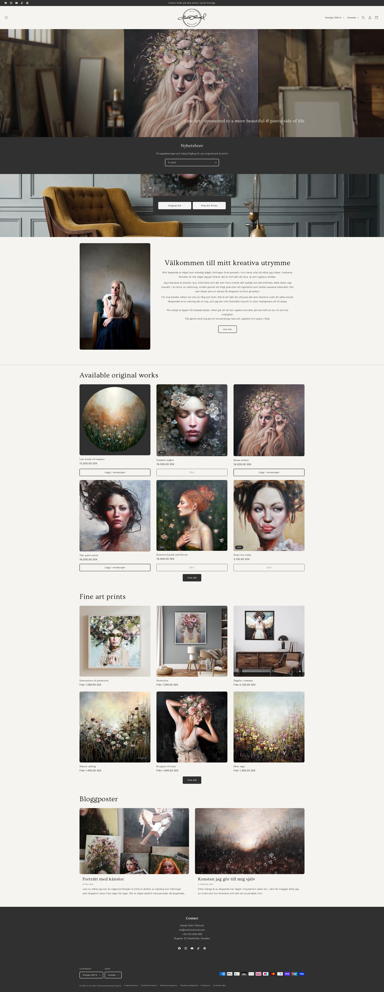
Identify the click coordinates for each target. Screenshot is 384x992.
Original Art (174, 205)
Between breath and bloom (172, 554)
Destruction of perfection (94, 680)
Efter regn (239, 766)
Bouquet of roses (166, 766)
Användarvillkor (219, 985)
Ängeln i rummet (243, 680)
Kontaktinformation (149, 985)
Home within (241, 460)
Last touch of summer (92, 459)
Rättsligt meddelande (189, 985)
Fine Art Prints (209, 205)
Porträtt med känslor (103, 879)
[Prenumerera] (215, 162)
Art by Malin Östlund (95, 986)
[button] (6, 17)
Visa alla (192, 577)
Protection (162, 680)
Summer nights (165, 460)
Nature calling (88, 766)
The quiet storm (89, 555)
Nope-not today (242, 555)
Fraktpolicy (205, 985)
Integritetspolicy (131, 985)
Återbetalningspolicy (168, 985)
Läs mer (227, 329)
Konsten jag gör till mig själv (226, 879)
